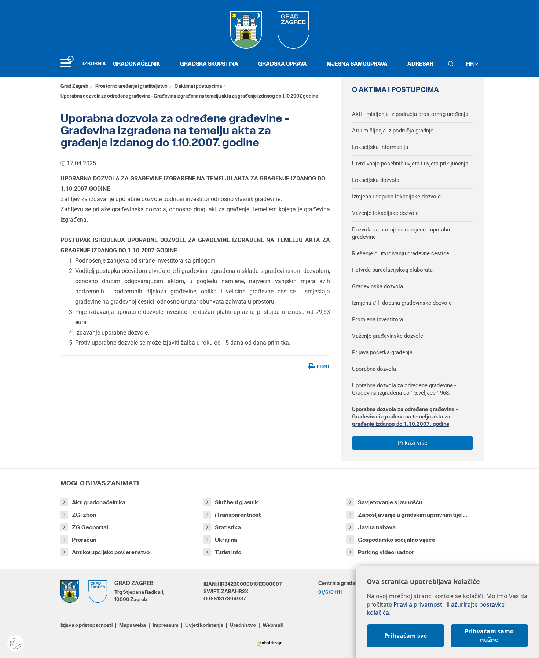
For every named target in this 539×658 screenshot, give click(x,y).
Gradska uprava (282, 64)
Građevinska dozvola (377, 286)
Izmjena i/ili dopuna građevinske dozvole (402, 303)
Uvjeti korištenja (204, 625)
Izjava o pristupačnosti (86, 625)
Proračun (84, 540)
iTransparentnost (238, 515)
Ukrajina (226, 540)
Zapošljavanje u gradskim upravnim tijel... (412, 515)
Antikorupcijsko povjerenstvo (111, 552)
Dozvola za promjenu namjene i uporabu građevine (401, 233)
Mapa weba (132, 625)
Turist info (228, 552)
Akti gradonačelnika (98, 502)
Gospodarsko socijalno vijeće (396, 540)
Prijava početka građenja (382, 352)
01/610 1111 (330, 592)
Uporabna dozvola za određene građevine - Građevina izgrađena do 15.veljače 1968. (404, 389)
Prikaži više (412, 442)
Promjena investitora (377, 319)
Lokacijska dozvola (375, 180)
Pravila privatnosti (418, 604)
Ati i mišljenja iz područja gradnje (392, 130)
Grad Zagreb (74, 86)
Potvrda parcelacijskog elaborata (392, 270)
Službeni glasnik (236, 502)
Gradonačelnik (136, 64)
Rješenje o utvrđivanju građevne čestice (400, 253)
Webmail (273, 625)
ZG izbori (84, 515)
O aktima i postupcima (198, 86)
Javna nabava (377, 527)
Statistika (228, 527)
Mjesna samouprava (357, 64)
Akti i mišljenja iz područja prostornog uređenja (410, 114)
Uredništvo (243, 625)
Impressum (166, 625)
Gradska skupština (209, 64)
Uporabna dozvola (374, 369)
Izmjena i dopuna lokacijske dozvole (396, 196)
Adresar (420, 64)
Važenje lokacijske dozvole (385, 213)
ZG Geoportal (90, 527)
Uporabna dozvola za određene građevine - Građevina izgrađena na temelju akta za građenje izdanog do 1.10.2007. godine (405, 416)
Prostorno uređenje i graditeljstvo (131, 86)
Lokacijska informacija (380, 147)
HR (470, 64)
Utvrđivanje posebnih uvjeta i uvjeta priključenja (410, 163)
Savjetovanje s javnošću (390, 502)
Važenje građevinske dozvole (387, 336)
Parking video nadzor (386, 552)
